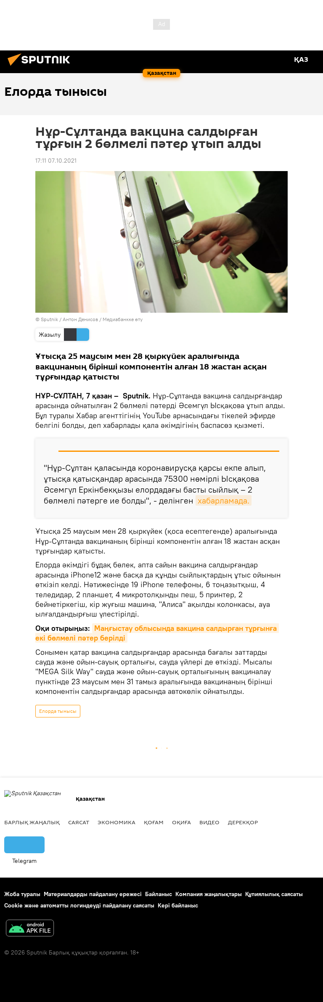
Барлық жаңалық (32, 822)
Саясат (78, 822)
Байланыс (158, 894)
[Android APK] (29, 929)
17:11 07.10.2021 (56, 160)
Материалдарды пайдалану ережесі (93, 894)
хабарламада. (223, 500)
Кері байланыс (178, 905)
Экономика (116, 822)
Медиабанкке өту (123, 319)
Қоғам (154, 822)
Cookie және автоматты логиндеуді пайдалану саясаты (79, 905)
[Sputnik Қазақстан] (41, 67)
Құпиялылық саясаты (274, 894)
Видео (209, 822)
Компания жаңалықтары (208, 894)
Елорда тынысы (58, 711)
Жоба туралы (22, 894)
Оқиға (181, 822)
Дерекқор (243, 822)
